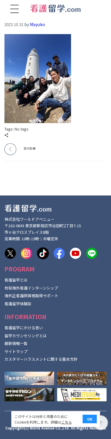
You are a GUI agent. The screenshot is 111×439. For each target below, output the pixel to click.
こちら (66, 421)
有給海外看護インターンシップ (31, 288)
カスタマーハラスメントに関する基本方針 (41, 359)
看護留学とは (16, 280)
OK (89, 418)
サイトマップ (16, 351)
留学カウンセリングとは (25, 335)
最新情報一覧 (16, 343)
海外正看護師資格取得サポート (31, 295)
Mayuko (37, 24)
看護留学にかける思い (23, 327)
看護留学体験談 (17, 303)
